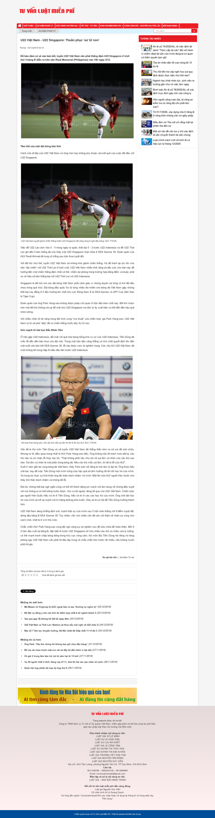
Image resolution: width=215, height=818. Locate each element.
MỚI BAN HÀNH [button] (170, 25)
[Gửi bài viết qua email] (120, 47)
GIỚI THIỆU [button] (29, 25)
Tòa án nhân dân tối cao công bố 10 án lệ (172, 64)
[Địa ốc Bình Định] (77, 695)
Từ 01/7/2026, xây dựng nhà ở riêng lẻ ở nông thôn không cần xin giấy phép (173, 113)
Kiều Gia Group (134, 814)
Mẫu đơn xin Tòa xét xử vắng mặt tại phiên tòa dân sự (173, 123)
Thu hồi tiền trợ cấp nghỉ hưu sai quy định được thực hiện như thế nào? (173, 73)
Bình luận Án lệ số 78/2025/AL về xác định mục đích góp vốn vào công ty (173, 91)
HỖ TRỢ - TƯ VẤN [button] (89, 25)
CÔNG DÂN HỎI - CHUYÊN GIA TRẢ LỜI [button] (142, 25)
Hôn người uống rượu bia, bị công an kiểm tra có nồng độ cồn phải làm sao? (173, 103)
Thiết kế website (118, 814)
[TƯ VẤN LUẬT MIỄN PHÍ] (47, 11)
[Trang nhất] (20, 25)
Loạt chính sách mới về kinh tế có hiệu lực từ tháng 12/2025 (171, 141)
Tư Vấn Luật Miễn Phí (102, 814)
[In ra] (126, 47)
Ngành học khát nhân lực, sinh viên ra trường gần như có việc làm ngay (173, 82)
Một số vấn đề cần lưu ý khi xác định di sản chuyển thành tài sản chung (173, 132)
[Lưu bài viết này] (132, 47)
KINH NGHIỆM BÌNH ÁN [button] (110, 25)
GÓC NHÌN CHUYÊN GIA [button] (67, 25)
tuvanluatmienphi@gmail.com (111, 773)
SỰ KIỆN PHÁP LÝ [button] (45, 25)
